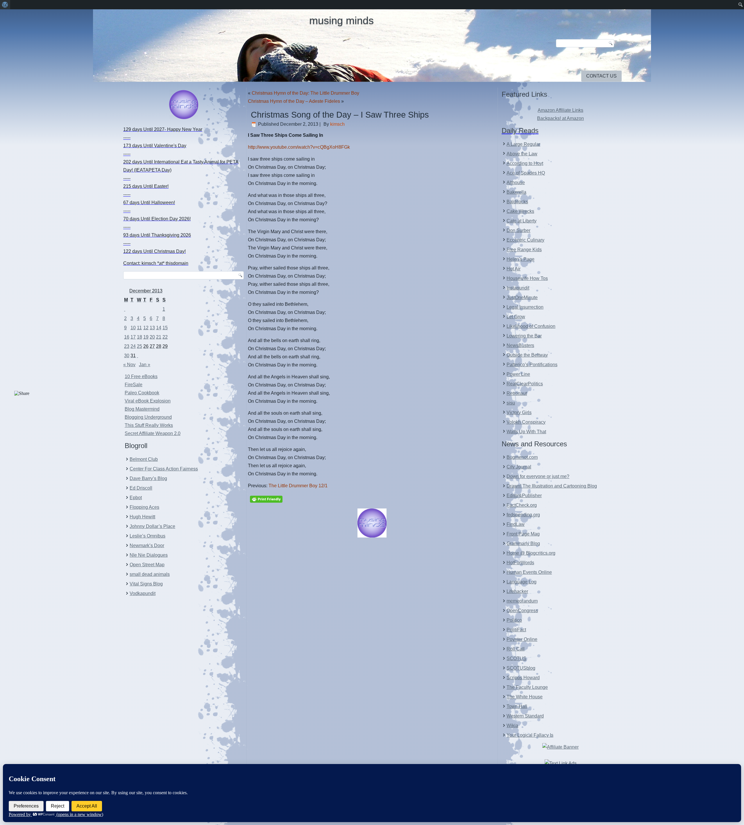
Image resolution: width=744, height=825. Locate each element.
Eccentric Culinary (525, 240)
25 (139, 346)
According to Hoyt (525, 163)
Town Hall (517, 706)
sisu (511, 402)
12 (146, 327)
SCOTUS (516, 658)
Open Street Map (147, 564)
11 (139, 327)
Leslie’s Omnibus (147, 535)
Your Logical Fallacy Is (530, 735)
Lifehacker (517, 591)
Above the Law (522, 153)
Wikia (512, 725)
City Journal (519, 466)
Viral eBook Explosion (148, 400)
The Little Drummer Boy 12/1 (298, 485)
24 (133, 346)
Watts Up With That (526, 431)
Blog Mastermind (142, 409)
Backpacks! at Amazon (560, 118)
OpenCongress (522, 610)
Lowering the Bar (524, 335)
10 (133, 327)
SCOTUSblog (521, 668)
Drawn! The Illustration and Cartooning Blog (552, 486)
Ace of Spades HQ (526, 172)
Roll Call (516, 648)
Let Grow (516, 316)
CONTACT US (601, 75)
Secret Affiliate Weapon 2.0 (152, 433)
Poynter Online (522, 639)
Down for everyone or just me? (538, 476)
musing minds (341, 20)
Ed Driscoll (141, 488)
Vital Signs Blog (146, 583)
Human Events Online (529, 572)
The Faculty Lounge (527, 687)
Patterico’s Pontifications (532, 364)
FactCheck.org (522, 505)
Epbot (136, 497)
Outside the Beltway (527, 355)
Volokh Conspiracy (526, 422)
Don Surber (518, 230)
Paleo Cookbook (142, 392)
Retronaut (517, 393)
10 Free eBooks (141, 376)
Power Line (518, 374)
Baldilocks (517, 201)
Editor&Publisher (524, 495)
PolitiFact (516, 629)
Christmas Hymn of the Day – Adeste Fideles (294, 101)
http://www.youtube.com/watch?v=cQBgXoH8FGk (299, 147)
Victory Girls (519, 412)
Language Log (521, 581)
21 (158, 337)
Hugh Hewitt (142, 516)
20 (152, 337)
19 (146, 337)
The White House (525, 696)
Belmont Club (144, 459)
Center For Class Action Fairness (164, 468)
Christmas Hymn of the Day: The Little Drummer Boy (305, 93)
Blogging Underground (148, 417)
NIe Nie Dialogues (149, 555)
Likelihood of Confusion (531, 326)
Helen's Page (520, 259)
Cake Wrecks (520, 211)
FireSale (133, 384)
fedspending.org (523, 514)
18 (139, 337)
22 (165, 337)
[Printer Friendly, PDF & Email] (266, 498)
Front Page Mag (523, 533)
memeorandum (522, 600)
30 (126, 355)
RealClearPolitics (525, 383)
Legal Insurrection (525, 307)
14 (158, 327)
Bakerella (516, 192)
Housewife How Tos (527, 278)
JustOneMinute (522, 297)
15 (165, 327)
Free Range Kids (524, 249)
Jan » (144, 364)
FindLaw (516, 524)
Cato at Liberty (521, 220)
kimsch (337, 124)
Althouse (516, 182)
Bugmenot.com (522, 457)
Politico (514, 620)
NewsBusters (520, 345)
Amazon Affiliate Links (560, 110)
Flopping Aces (144, 507)
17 (133, 337)
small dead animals (150, 574)
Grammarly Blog (523, 543)
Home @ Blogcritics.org (531, 553)
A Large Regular (523, 144)
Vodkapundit (142, 593)
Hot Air (514, 268)
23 (126, 346)
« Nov (129, 364)
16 (126, 337)
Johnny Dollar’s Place (152, 526)
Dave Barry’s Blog (148, 478)
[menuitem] (5, 4)
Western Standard (525, 715)
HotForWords (520, 562)
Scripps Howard (523, 677)
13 (152, 327)
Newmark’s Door (147, 545)
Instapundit (518, 287)
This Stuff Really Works (149, 425)
